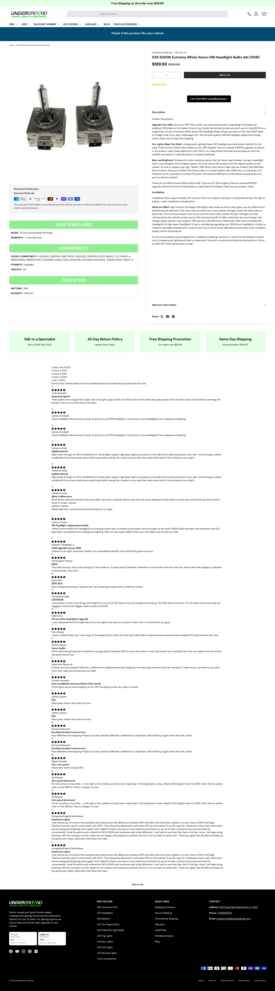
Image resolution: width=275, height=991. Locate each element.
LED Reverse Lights (107, 953)
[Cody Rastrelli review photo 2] (99, 406)
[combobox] (147, 14)
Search (201, 980)
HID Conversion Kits (107, 907)
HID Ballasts (103, 918)
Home (11, 45)
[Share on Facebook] (167, 316)
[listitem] (23, 938)
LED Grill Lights (105, 947)
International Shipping (166, 918)
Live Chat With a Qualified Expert (208, 98)
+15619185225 (224, 912)
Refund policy (244, 980)
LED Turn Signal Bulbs (108, 924)
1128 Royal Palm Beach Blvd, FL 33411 (239, 907)
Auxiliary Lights (105, 941)
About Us (212, 980)
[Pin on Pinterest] (173, 316)
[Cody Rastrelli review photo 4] (162, 406)
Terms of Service (227, 980)
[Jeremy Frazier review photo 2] (100, 534)
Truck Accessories (106, 958)
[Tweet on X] (162, 316)
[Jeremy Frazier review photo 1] (68, 534)
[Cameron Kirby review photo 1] (68, 460)
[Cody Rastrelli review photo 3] (131, 406)
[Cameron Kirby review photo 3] (133, 512)
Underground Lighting (162, 52)
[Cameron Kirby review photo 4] (165, 512)
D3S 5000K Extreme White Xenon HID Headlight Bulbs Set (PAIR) (34, 45)
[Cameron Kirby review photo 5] (198, 512)
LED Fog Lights (104, 935)
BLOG (107, 24)
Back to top (137, 884)
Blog (157, 941)
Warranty (160, 924)
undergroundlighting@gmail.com (233, 918)
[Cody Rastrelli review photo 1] (67, 406)
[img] (58, 390)
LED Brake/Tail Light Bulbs (110, 930)
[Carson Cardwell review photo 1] (68, 422)
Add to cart (224, 75)
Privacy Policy (260, 980)
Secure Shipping (163, 912)
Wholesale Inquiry (164, 935)
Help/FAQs (160, 930)
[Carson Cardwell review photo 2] (103, 438)
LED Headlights (105, 912)
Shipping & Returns (165, 907)
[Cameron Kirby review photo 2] (100, 483)
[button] (159, 84)
